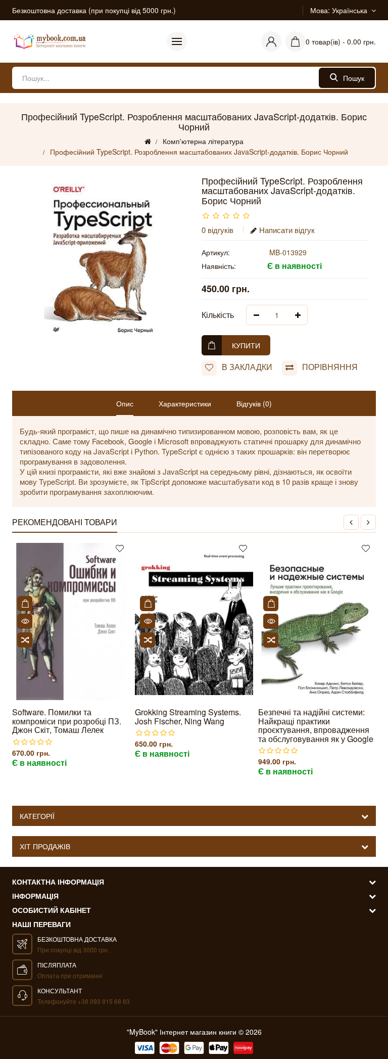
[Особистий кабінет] (271, 41)
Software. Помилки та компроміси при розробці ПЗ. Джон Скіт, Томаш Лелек (66, 721)
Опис (124, 403)
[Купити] (24, 603)
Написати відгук (287, 229)
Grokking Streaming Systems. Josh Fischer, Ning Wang (188, 716)
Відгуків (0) (254, 403)
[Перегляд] (24, 621)
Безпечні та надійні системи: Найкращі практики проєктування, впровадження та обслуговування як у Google (315, 725)
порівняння (330, 367)
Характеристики (185, 403)
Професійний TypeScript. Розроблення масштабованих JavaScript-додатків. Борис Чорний (199, 152)
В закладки (247, 367)
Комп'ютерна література (203, 141)
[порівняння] (24, 640)
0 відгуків (217, 229)
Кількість (218, 314)
